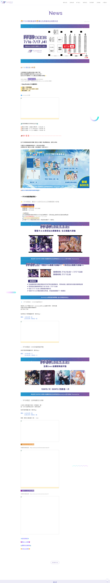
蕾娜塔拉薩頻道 (26, 545)
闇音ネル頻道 (25, 542)
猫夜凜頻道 (25, 538)
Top (107, 581)
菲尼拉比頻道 (25, 549)
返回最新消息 (55, 562)
